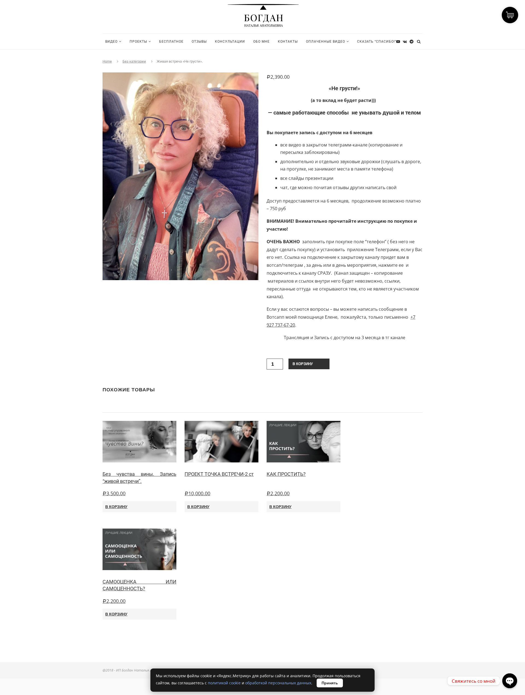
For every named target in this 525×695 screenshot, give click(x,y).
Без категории (134, 61)
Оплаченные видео (325, 41)
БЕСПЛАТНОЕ (171, 41)
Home (107, 61)
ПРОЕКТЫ (138, 41)
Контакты (288, 41)
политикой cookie (224, 682)
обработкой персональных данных (278, 682)
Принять (330, 683)
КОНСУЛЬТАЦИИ (230, 41)
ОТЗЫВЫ (199, 41)
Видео (111, 41)
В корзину (303, 364)
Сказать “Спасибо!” (376, 41)
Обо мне (261, 41)
